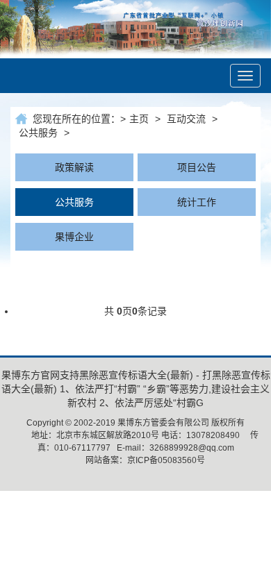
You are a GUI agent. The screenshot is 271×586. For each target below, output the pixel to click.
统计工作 (196, 202)
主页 (139, 118)
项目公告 (196, 167)
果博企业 (74, 236)
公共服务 (38, 132)
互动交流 (186, 118)
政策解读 (74, 167)
